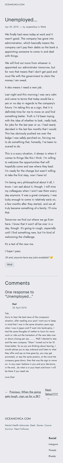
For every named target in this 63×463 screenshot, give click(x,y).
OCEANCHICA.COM (14, 4)
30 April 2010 (19, 307)
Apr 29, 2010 (12, 26)
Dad (14, 304)
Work (43, 26)
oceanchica (31, 26)
